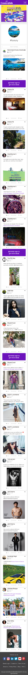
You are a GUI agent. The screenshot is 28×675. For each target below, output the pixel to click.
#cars (16, 561)
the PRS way (11, 258)
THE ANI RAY (11, 459)
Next (23, 574)
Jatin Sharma (11, 491)
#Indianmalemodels (16, 627)
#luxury (13, 561)
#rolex (5, 193)
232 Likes (10, 461)
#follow (20, 191)
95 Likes (9, 124)
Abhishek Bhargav (12, 588)
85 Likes (9, 364)
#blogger (12, 369)
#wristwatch (16, 193)
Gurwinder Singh (12, 556)
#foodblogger (11, 593)
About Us (5, 666)
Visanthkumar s (11, 154)
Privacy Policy (12, 666)
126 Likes (9, 156)
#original (22, 193)
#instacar (17, 225)
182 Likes (9, 429)
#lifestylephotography (9, 595)
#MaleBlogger (7, 627)
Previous (4, 574)
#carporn (12, 225)
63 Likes (9, 260)
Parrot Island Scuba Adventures (16, 50)
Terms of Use (21, 663)
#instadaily (18, 593)
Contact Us (14, 663)
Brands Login (6, 663)
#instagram (10, 193)
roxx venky (10, 621)
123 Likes (9, 188)
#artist (16, 369)
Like (8, 78)
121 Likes (9, 221)
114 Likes (9, 52)
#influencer (6, 369)
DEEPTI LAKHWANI (13, 395)
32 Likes (9, 623)
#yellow (22, 561)
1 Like (9, 494)
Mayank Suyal (11, 323)
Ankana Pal (10, 89)
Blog (19, 666)
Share (20, 78)
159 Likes (9, 325)
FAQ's (23, 666)
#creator (20, 369)
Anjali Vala (10, 290)
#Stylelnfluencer (16, 626)
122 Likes (9, 397)
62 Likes (9, 558)
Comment (14, 78)
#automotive (7, 225)
